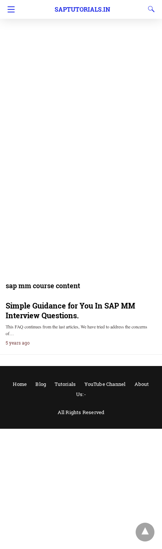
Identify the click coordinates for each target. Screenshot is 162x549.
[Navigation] (9, 9)
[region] (81, 60)
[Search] (149, 9)
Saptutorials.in (82, 9)
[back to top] (145, 532)
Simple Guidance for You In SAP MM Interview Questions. (70, 310)
